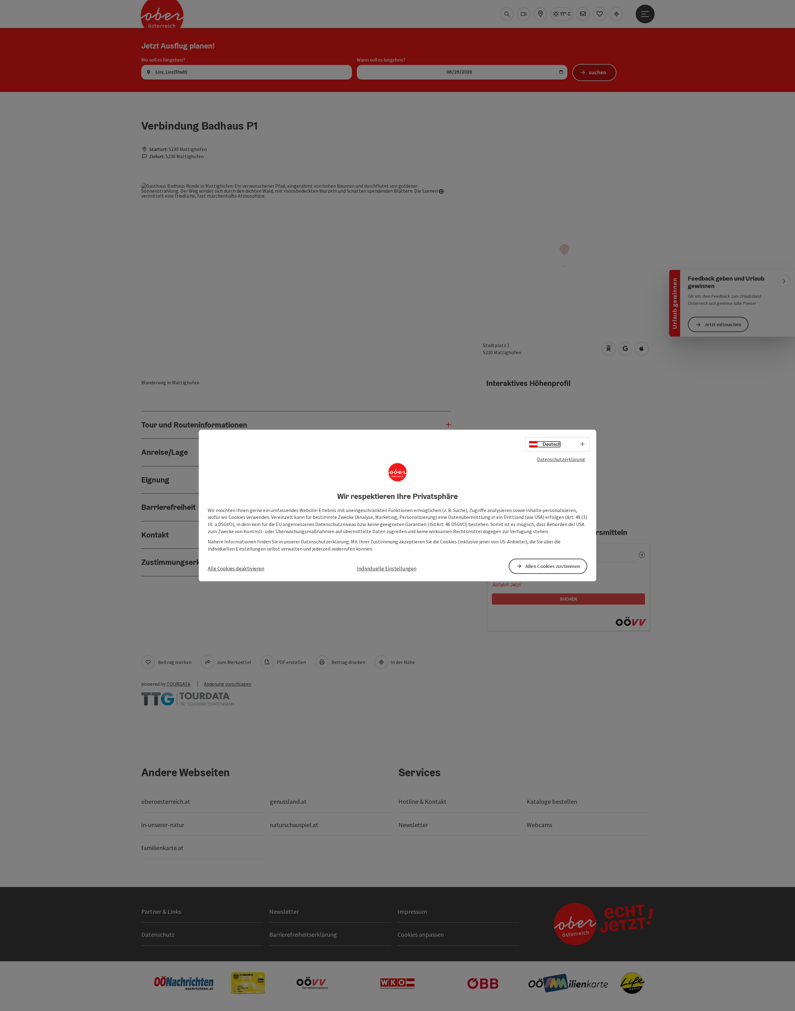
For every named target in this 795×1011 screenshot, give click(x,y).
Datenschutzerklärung (561, 459)
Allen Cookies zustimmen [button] (552, 566)
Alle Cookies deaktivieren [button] (236, 568)
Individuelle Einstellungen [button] (386, 568)
